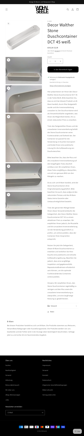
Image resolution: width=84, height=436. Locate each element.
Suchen (8, 365)
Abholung (8, 380)
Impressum (46, 365)
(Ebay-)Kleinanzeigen (12, 395)
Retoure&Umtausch (12, 385)
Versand (57, 51)
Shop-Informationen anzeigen (60, 86)
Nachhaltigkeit (10, 370)
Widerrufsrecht (47, 390)
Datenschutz (46, 380)
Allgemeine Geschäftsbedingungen (54, 385)
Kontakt (45, 375)
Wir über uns (9, 390)
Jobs (7, 400)
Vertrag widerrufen (49, 395)
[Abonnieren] (42, 412)
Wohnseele (44, 431)
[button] (6, 9)
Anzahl (49, 57)
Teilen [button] (52, 312)
